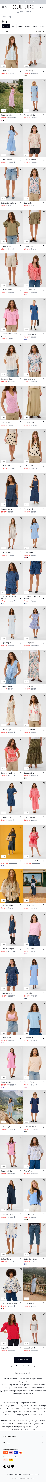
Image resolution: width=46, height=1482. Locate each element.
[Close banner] (42, 2)
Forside (4, 17)
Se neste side (23, 1360)
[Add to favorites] (20, 36)
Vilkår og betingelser (31, 1474)
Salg (9, 17)
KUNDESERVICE (9, 1437)
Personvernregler (14, 1474)
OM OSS (6, 1443)
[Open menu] (2, 7)
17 (29, 1366)
